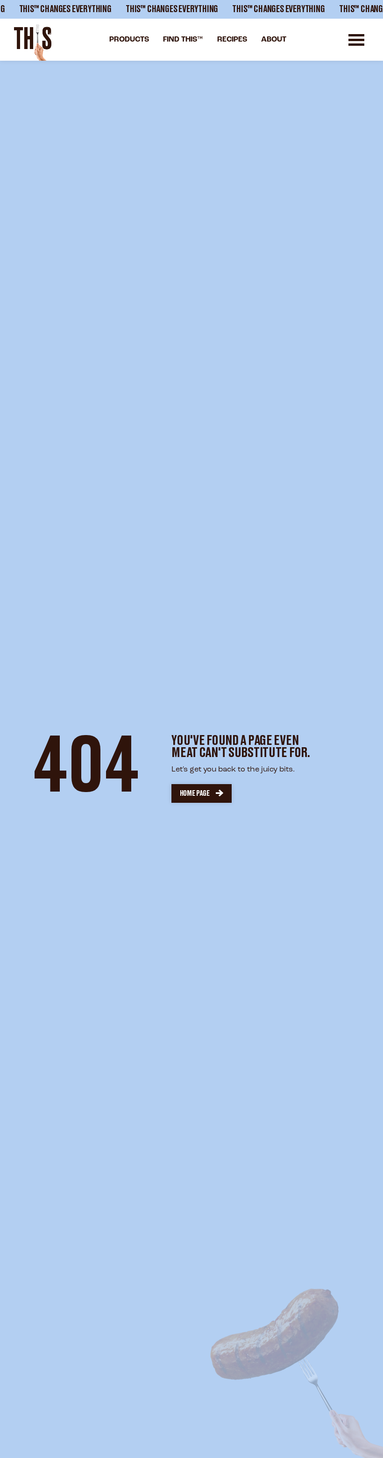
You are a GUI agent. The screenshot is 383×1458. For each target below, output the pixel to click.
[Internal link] (32, 42)
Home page (195, 793)
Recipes (232, 39)
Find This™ (183, 39)
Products (129, 39)
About (273, 39)
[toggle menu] (356, 40)
